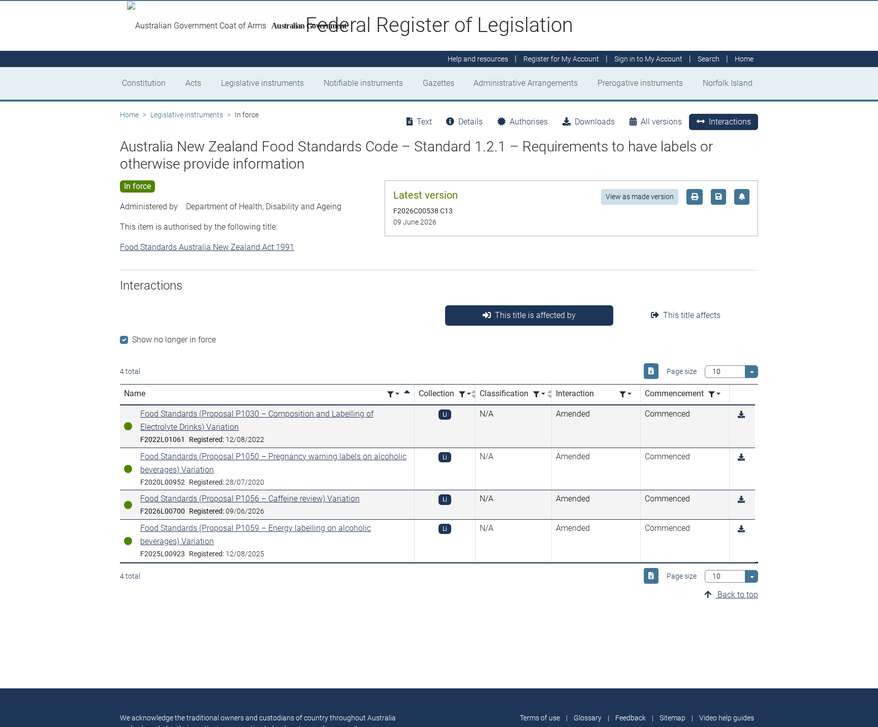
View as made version (640, 197)
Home (129, 115)
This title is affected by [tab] (535, 315)
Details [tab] (470, 122)
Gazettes (438, 83)
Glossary (588, 718)
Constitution (144, 83)
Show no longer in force (174, 339)
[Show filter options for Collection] (465, 394)
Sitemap (672, 718)
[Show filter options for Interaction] (625, 394)
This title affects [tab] (691, 315)
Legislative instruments (262, 83)
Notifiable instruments (363, 83)
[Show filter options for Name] (393, 394)
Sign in (648, 59)
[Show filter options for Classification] (539, 394)
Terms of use (540, 718)
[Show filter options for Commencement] (714, 394)
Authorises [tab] (529, 122)
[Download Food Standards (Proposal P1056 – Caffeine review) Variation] (741, 499)
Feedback (630, 718)
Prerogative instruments (640, 83)
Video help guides (726, 718)
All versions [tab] (661, 122)
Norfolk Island (727, 83)
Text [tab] (424, 122)
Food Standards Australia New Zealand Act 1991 (207, 247)
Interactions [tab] (730, 122)
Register (561, 59)
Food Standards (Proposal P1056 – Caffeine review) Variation (250, 498)
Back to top (736, 594)
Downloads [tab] (595, 122)
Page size (682, 371)
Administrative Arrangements (526, 83)
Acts (193, 83)
